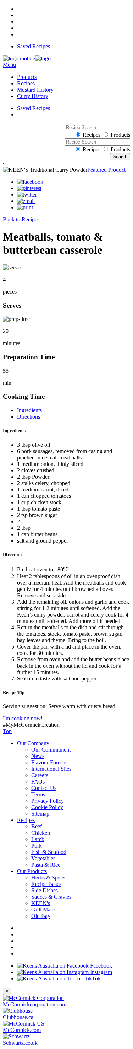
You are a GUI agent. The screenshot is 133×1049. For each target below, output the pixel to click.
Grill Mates (43, 910)
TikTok (92, 978)
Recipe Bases (46, 884)
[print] (25, 207)
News (37, 756)
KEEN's (40, 903)
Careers (39, 775)
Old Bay (40, 916)
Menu (9, 65)
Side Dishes (44, 890)
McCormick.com (22, 1030)
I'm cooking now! (23, 718)
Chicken (40, 833)
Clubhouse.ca (18, 1017)
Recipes (26, 83)
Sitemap (40, 814)
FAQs (38, 782)
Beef (36, 826)
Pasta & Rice (45, 865)
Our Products (32, 871)
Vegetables (43, 858)
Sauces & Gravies (51, 897)
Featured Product (106, 170)
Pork (36, 846)
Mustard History (35, 90)
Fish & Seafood (48, 852)
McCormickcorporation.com (34, 1004)
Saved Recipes (33, 46)
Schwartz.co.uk (20, 1043)
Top (7, 731)
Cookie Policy (47, 807)
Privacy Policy (47, 801)
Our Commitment (51, 750)
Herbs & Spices (48, 878)
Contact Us (43, 788)
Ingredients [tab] (29, 410)
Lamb (37, 839)
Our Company (33, 743)
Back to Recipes (21, 219)
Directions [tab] (28, 417)
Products (27, 77)
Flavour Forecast (50, 762)
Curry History (32, 96)
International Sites (51, 769)
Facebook (100, 966)
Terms (38, 794)
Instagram (100, 972)
